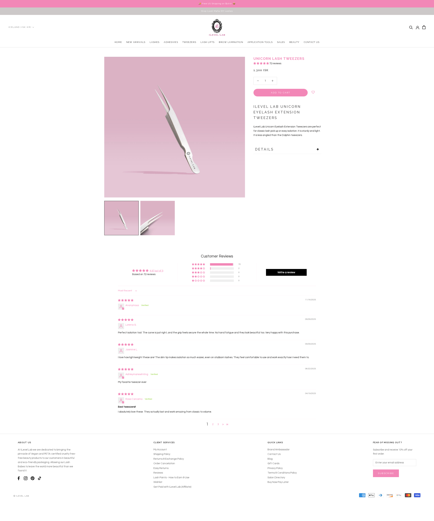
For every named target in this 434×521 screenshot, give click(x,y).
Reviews (158, 473)
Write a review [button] (286, 272)
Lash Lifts (207, 42)
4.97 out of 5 (156, 270)
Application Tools (260, 42)
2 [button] (212, 424)
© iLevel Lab (21, 496)
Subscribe (386, 473)
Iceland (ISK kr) (19, 27)
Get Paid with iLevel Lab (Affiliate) (172, 487)
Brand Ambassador (279, 449)
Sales (281, 42)
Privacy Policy (275, 468)
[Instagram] (25, 478)
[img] (125, 300)
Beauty (294, 42)
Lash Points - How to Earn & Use (171, 477)
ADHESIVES (171, 42)
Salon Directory (276, 477)
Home (118, 42)
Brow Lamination (231, 42)
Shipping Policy (161, 454)
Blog (270, 459)
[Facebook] (19, 478)
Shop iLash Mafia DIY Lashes (217, 11)
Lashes (154, 42)
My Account (160, 449)
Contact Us (311, 42)
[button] (261, 63)
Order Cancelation (164, 463)
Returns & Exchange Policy (168, 459)
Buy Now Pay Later (278, 482)
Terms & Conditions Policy (282, 473)
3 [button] (218, 424)
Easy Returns (161, 468)
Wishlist (157, 482)
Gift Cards (273, 463)
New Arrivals (135, 42)
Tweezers (189, 42)
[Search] (411, 27)
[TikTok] (39, 478)
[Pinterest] (32, 478)
